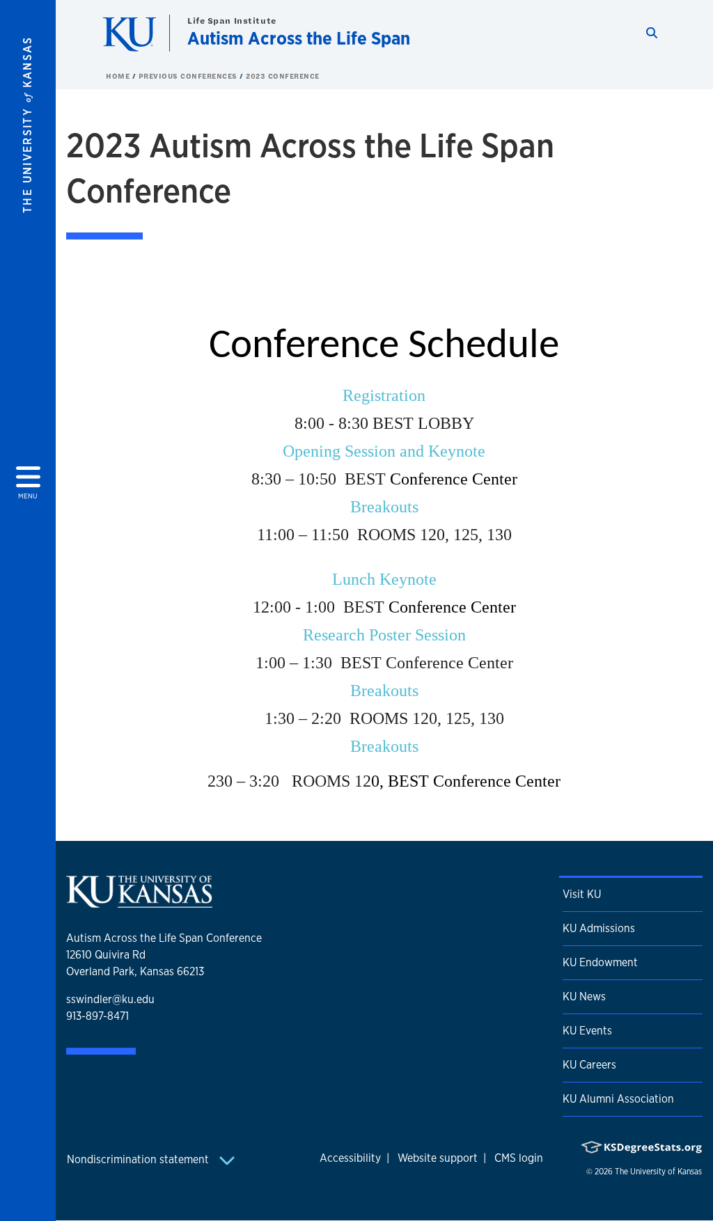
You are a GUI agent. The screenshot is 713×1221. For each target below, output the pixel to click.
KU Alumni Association (618, 1099)
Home (119, 76)
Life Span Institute (231, 20)
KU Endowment (600, 962)
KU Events (587, 1030)
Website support (438, 1158)
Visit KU (582, 894)
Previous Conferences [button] (189, 76)
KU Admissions (599, 928)
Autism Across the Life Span (298, 38)
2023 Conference (283, 76)
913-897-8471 (97, 1016)
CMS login (518, 1158)
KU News (584, 996)
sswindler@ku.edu (110, 999)
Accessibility (350, 1158)
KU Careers (589, 1064)
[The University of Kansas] (139, 902)
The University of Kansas (658, 1171)
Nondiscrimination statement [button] (139, 1159)
